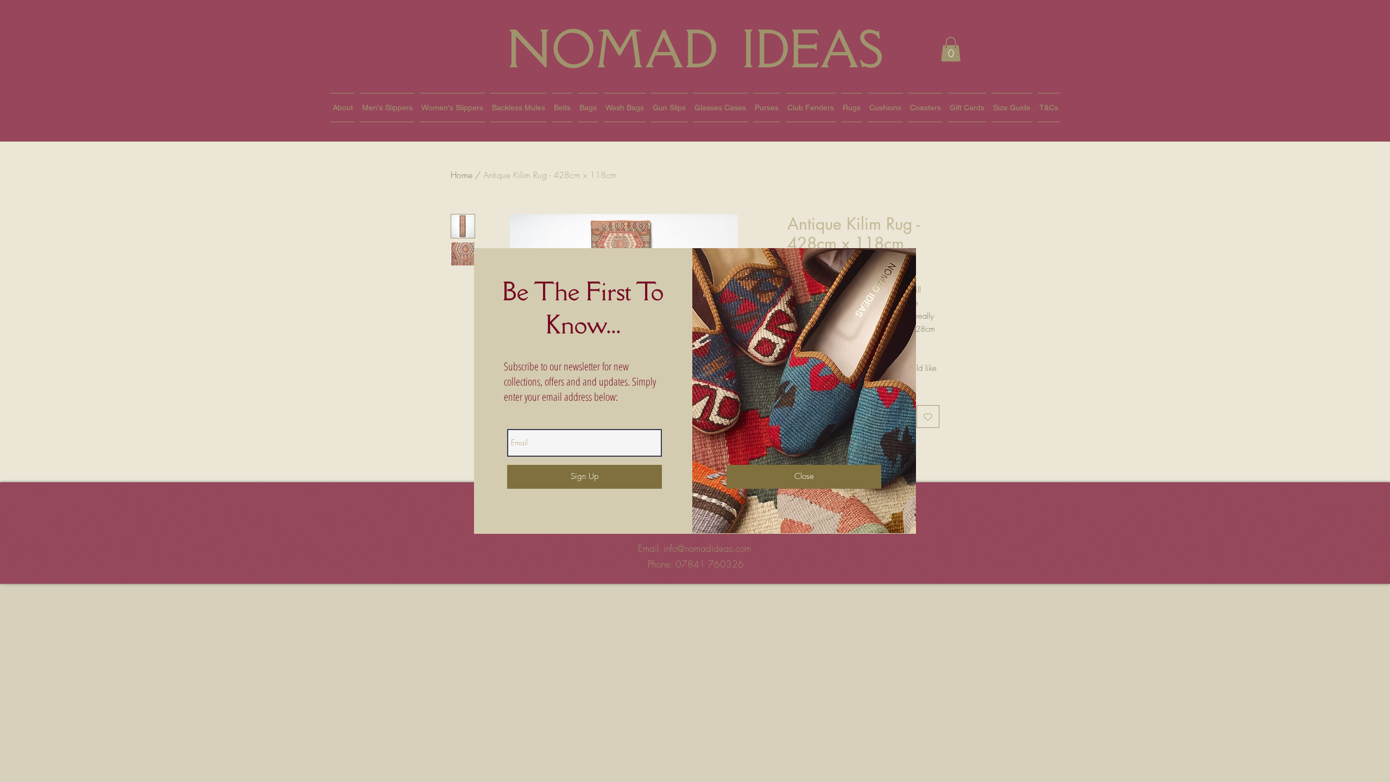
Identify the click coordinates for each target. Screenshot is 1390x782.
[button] (803, 477)
